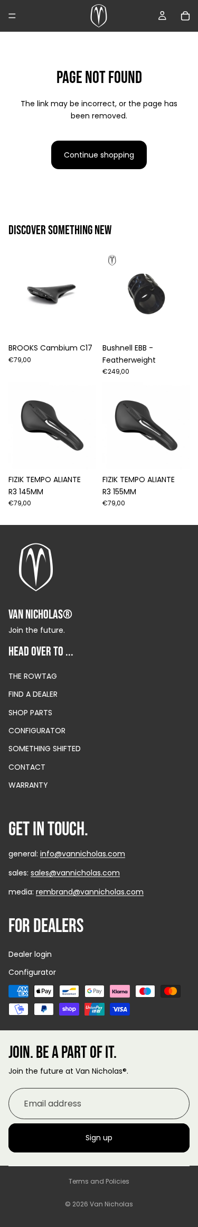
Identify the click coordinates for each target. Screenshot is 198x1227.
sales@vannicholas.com (75, 873)
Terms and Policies (99, 1181)
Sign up (99, 1138)
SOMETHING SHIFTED (44, 749)
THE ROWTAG (32, 676)
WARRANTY (28, 785)
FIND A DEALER (33, 694)
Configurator (32, 972)
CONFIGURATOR (36, 730)
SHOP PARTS (30, 712)
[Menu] (12, 16)
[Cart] (185, 15)
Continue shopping (99, 155)
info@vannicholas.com (82, 853)
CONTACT (26, 767)
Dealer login (30, 954)
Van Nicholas (111, 1204)
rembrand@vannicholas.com (90, 892)
